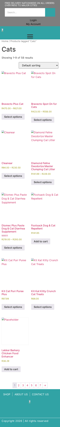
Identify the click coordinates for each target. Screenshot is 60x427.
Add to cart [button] (41, 241)
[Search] (50, 12)
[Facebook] (25, 411)
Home (5, 41)
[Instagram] (35, 411)
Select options (13, 116)
